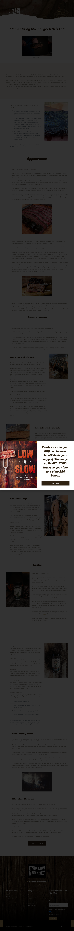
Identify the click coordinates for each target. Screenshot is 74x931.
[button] (71, 443)
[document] (37, 465)
